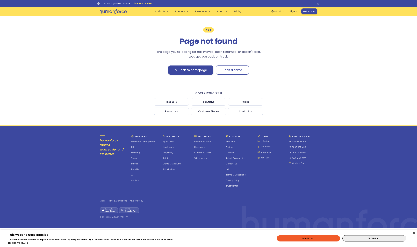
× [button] (413, 233)
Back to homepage (193, 70)
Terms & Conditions (117, 201)
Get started (309, 11)
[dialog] (208, 238)
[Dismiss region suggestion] (318, 3)
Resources (201, 11)
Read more (167, 239)
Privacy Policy (136, 201)
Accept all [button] (308, 238)
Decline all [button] (374, 238)
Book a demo (232, 70)
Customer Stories (208, 111)
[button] (90, 243)
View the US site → (143, 3)
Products (159, 11)
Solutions (180, 11)
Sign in (293, 11)
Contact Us (245, 111)
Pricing (238, 11)
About (220, 11)
